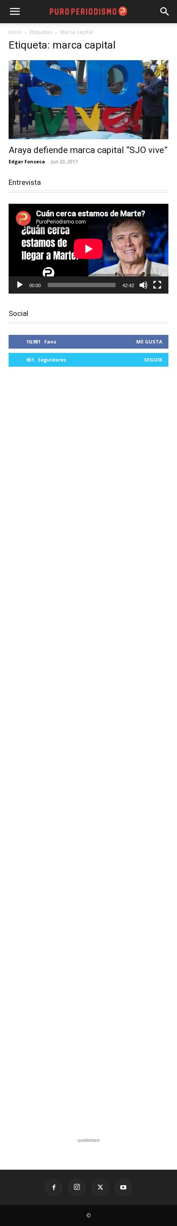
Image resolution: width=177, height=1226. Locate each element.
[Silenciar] (143, 285)
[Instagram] (76, 1187)
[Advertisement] (88, 753)
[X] (100, 1187)
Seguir (153, 359)
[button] (165, 11)
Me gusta (149, 341)
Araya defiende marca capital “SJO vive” (88, 150)
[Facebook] (53, 1187)
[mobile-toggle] (14, 11)
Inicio (15, 32)
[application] (88, 249)
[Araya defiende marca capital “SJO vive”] (88, 99)
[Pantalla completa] (157, 285)
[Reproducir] (19, 285)
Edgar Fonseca (27, 161)
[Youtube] (123, 1187)
